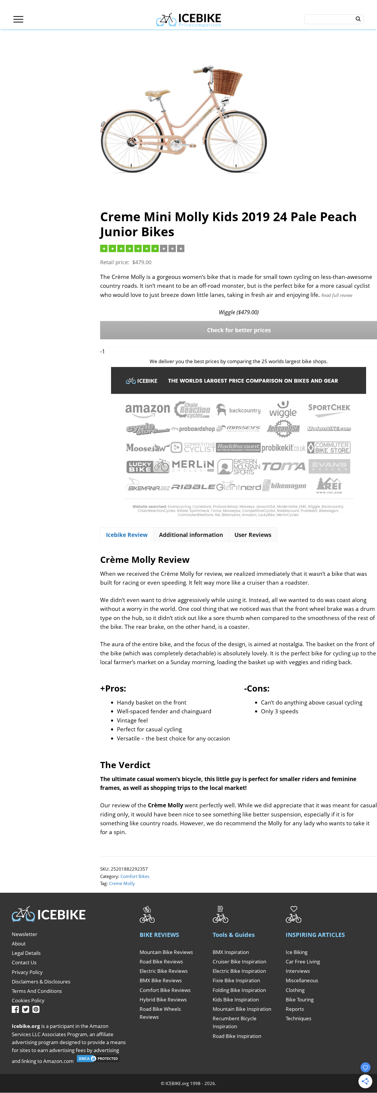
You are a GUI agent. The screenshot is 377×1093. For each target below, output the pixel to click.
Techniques (298, 1018)
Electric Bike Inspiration (239, 971)
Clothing (295, 990)
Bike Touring (300, 999)
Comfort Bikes (134, 876)
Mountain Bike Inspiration (242, 1009)
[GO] (358, 19)
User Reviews (252, 535)
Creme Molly (122, 883)
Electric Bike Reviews (164, 971)
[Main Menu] (18, 19)
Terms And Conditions (37, 991)
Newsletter (24, 934)
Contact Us (24, 962)
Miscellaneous (302, 980)
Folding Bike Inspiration (239, 990)
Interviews (298, 971)
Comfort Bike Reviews (165, 990)
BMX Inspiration (231, 952)
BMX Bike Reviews (161, 980)
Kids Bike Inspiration (236, 999)
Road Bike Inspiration (237, 1036)
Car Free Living (303, 961)
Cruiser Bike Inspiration (239, 961)
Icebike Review (127, 535)
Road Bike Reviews (161, 961)
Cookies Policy (28, 1000)
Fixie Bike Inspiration (236, 980)
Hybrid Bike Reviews (163, 999)
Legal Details (26, 953)
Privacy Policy (27, 972)
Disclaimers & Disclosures (41, 981)
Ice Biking (296, 952)
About (19, 943)
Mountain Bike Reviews (166, 952)
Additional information (191, 535)
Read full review (336, 295)
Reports (295, 1009)
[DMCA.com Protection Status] (98, 1061)
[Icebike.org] (188, 19)
